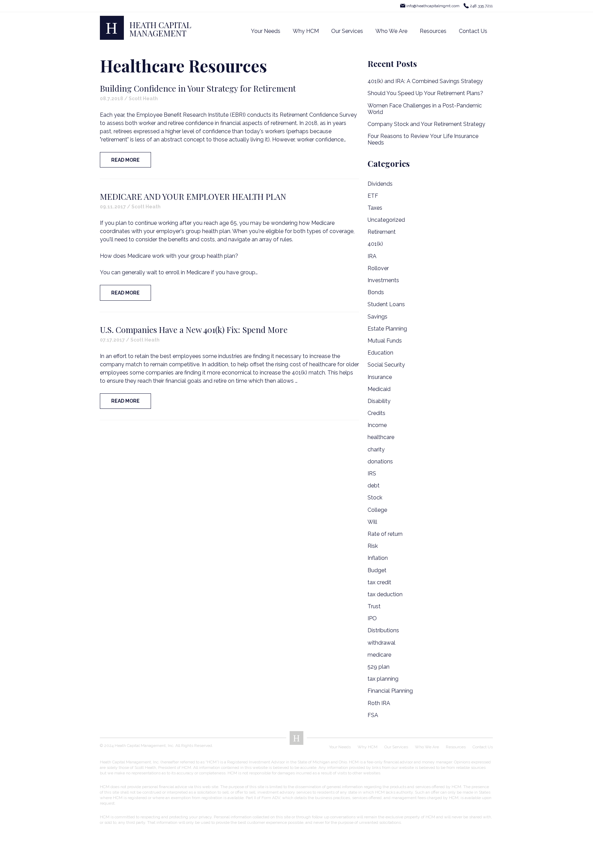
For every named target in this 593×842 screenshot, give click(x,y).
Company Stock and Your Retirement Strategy (426, 124)
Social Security (386, 364)
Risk (373, 546)
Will (372, 522)
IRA (372, 256)
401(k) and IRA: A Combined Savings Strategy (425, 81)
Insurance (380, 377)
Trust (374, 606)
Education (380, 352)
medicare (379, 654)
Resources (433, 31)
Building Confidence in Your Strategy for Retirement (198, 88)
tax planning (383, 679)
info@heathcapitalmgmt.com (433, 5)
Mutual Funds (385, 340)
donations (380, 461)
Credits (376, 413)
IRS (372, 473)
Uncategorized (386, 220)
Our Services (347, 31)
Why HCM (306, 31)
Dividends (380, 184)
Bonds (376, 292)
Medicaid (379, 389)
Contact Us (473, 31)
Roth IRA (379, 703)
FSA (373, 715)
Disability (379, 401)
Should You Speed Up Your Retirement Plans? (425, 93)
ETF (373, 196)
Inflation (378, 558)
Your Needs (265, 31)
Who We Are (391, 31)
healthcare (381, 437)
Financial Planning (390, 691)
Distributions (383, 630)
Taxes (375, 208)
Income (377, 425)
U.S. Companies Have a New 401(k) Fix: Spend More (194, 329)
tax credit (379, 582)
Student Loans (386, 304)
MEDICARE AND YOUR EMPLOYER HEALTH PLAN (193, 196)
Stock (375, 497)
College (377, 510)
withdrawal (381, 642)
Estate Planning (387, 328)
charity (376, 449)
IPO (372, 618)
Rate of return (385, 534)
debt (374, 485)
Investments (383, 280)
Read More (125, 160)
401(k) (375, 244)
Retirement (382, 232)
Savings (377, 316)
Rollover (378, 268)
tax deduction (385, 594)
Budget (377, 570)
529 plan (378, 667)
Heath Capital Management (160, 28)
